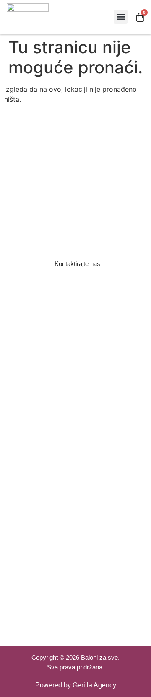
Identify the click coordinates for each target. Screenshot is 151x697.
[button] (121, 17)
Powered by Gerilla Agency (75, 685)
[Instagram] (86, 618)
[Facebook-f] (64, 618)
